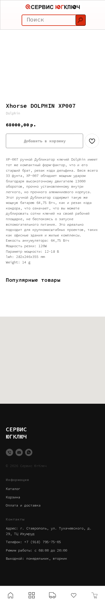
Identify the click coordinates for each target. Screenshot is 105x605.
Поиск (35, 19)
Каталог (13, 488)
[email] (19, 452)
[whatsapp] (28, 452)
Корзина (13, 497)
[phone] (9, 452)
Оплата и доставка (23, 505)
